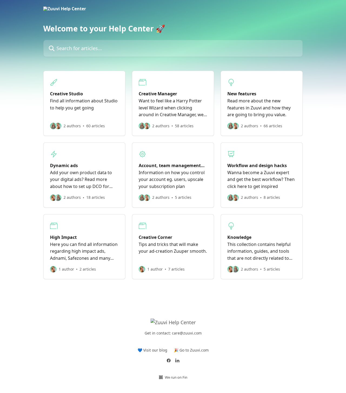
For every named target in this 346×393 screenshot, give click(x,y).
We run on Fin (176, 377)
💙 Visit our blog (152, 350)
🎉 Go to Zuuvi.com (191, 350)
